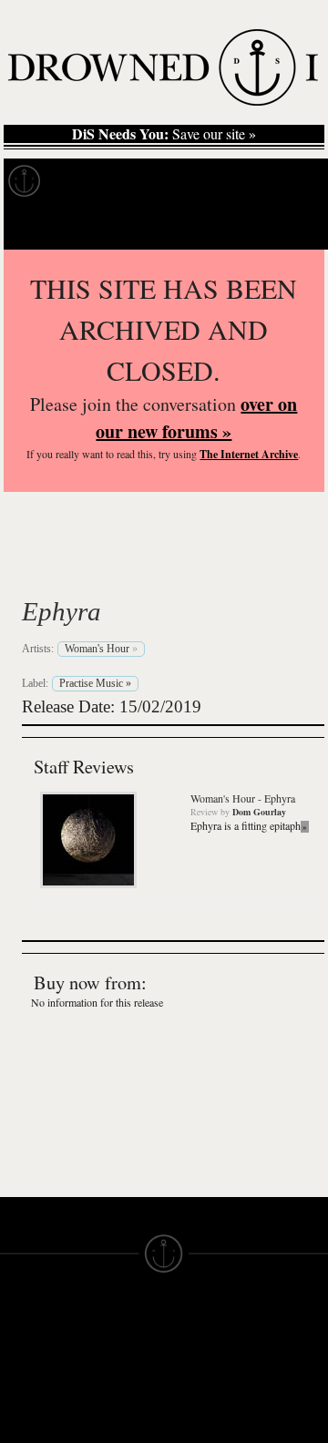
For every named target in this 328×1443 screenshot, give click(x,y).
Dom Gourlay (259, 811)
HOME (21, 1368)
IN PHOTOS (38, 1434)
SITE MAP (32, 1384)
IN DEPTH (32, 1417)
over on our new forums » (196, 418)
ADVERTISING (210, 1384)
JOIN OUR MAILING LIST (115, 1368)
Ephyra (61, 611)
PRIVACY (193, 1368)
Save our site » (164, 134)
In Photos (267, 181)
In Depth (176, 181)
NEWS (20, 1401)
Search (288, 226)
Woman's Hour (141, 568)
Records (90, 181)
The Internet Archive (249, 454)
